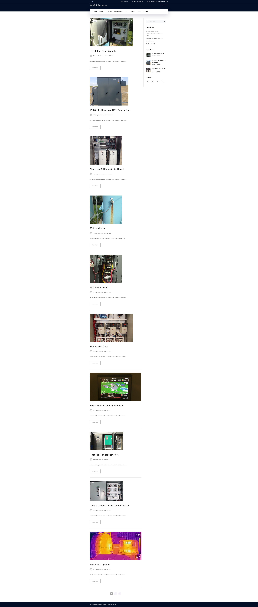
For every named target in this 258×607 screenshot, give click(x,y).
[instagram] (162, 81)
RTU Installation (97, 228)
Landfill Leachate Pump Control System (109, 505)
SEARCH (164, 21)
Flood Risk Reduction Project (104, 454)
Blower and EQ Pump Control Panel (107, 169)
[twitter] (147, 81)
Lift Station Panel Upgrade (103, 50)
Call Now (164, 6)
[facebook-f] (152, 81)
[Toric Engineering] (98, 6)
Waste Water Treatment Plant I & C (107, 405)
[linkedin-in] (157, 81)
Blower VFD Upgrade (100, 564)
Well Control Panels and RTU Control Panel (110, 110)
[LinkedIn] (92, 1)
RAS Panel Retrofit (99, 346)
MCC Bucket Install (99, 287)
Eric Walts (100, 55)
